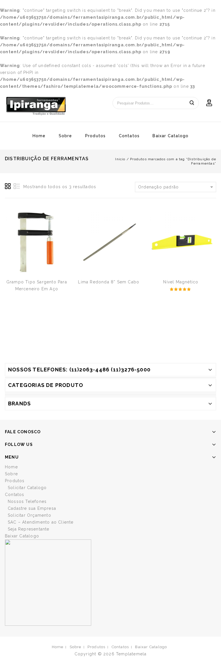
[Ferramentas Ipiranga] (36, 106)
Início (120, 159)
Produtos (95, 135)
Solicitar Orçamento (29, 515)
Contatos (129, 135)
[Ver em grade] (8, 186)
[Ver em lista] (17, 186)
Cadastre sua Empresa (32, 508)
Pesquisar (191, 103)
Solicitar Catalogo (27, 487)
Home (39, 135)
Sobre (65, 135)
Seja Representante (28, 529)
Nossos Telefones (27, 501)
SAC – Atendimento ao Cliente (41, 522)
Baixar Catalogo (170, 135)
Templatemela (131, 654)
